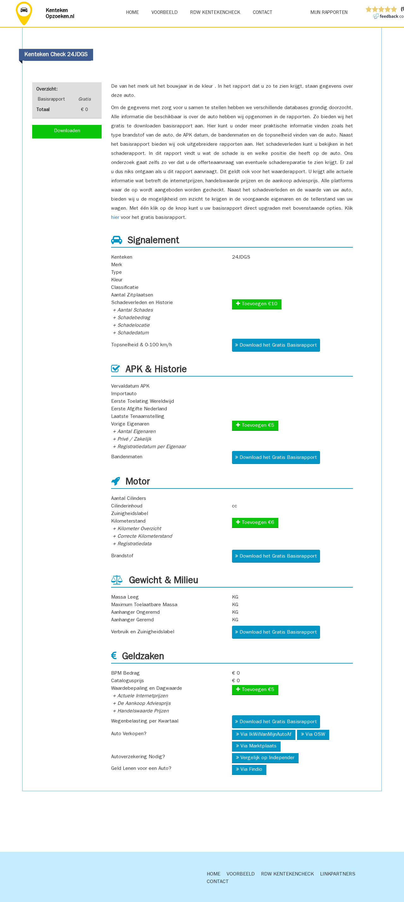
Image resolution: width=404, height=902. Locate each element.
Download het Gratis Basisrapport (278, 345)
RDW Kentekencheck (215, 13)
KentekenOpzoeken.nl (60, 14)
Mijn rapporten (329, 13)
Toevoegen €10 (258, 304)
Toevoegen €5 (257, 425)
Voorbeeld (165, 13)
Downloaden (67, 131)
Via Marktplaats (258, 746)
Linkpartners (337, 874)
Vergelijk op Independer (267, 758)
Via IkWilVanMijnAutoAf (266, 734)
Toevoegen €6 (257, 522)
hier (115, 217)
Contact (262, 13)
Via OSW (315, 734)
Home (132, 13)
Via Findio (251, 769)
